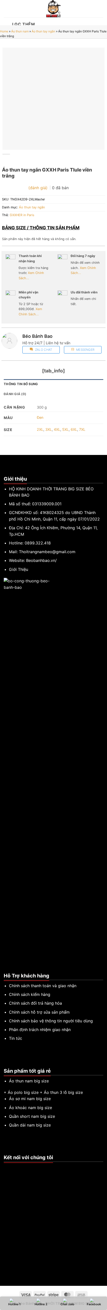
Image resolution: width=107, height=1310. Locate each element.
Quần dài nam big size (30, 1125)
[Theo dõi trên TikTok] (13, 1168)
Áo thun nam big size (29, 1080)
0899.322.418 (38, 542)
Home (4, 31)
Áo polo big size (23, 1092)
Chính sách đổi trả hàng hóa (35, 1003)
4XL (57, 429)
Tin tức (15, 1038)
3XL (48, 429)
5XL (65, 429)
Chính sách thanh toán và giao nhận (42, 985)
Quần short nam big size (32, 1116)
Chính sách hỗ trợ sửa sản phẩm (39, 1012)
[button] (7, 8)
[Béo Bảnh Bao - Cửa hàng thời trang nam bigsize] (53, 8)
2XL (40, 429)
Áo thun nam (20, 31)
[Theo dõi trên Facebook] (7, 1168)
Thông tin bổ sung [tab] (21, 384)
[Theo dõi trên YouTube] (25, 1168)
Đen (40, 417)
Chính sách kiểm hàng (29, 994)
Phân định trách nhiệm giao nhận (40, 1029)
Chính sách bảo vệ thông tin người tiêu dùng (51, 1020)
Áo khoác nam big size (30, 1107)
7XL (82, 429)
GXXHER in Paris (22, 215)
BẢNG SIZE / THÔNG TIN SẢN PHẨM (40, 227)
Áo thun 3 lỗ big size (63, 1092)
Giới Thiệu (18, 569)
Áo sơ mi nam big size (30, 1098)
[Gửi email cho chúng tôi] (19, 1168)
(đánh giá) (38, 187)
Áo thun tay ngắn (43, 31)
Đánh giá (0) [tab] (15, 394)
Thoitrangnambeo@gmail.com (47, 551)
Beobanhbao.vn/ (41, 560)
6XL (74, 429)
